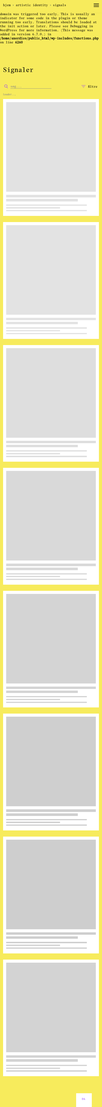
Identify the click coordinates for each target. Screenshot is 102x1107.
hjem (7, 5)
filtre (92, 87)
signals (59, 5)
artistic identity (32, 5)
